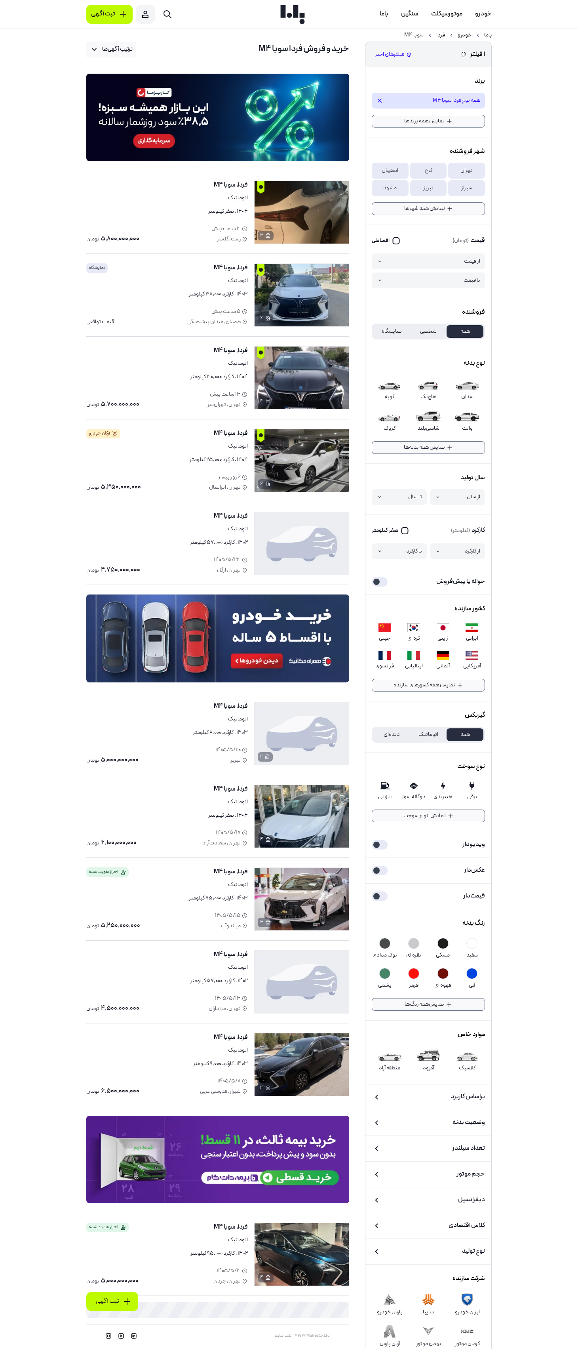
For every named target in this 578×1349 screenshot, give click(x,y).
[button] (466, 171)
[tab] (465, 331)
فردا (440, 35)
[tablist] (428, 331)
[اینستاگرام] (108, 1336)
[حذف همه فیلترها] (463, 54)
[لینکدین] (134, 1336)
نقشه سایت (282, 1336)
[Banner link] (217, 117)
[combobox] (111, 49)
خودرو (465, 35)
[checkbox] (386, 240)
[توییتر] (121, 1336)
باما (488, 35)
